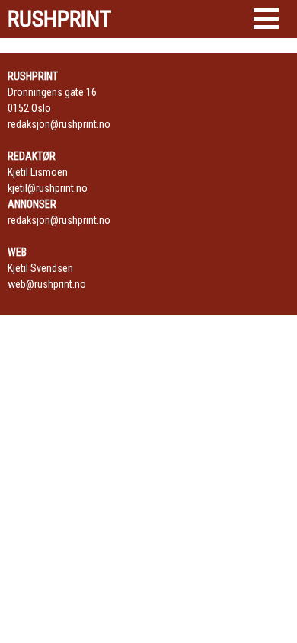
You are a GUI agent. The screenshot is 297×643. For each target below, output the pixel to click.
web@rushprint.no (47, 284)
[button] (266, 18)
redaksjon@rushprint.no (59, 124)
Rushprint (59, 19)
